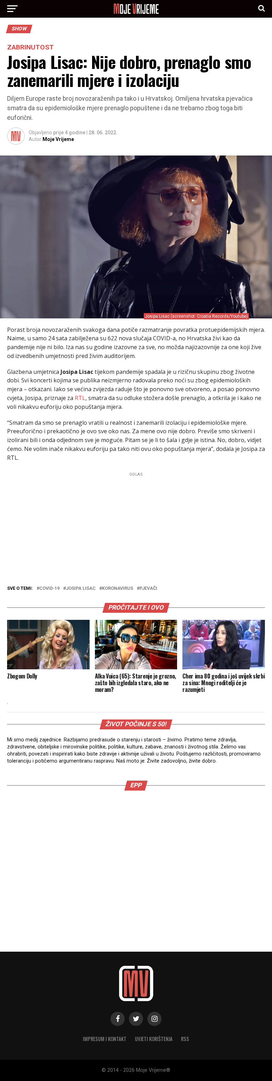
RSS (185, 1038)
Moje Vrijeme (58, 139)
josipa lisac (81, 588)
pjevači (148, 588)
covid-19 (49, 588)
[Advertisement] (136, 856)
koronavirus (117, 588)
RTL (80, 398)
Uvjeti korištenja (153, 1038)
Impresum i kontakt (104, 1038)
